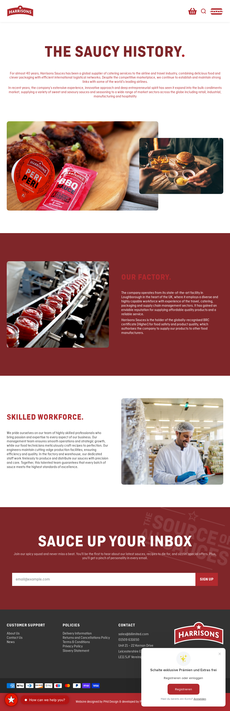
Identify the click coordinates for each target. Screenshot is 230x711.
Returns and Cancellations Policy (86, 638)
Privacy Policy (73, 646)
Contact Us (14, 638)
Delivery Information (77, 633)
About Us (13, 633)
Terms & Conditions (76, 642)
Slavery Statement (76, 651)
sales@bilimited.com (133, 634)
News (11, 642)
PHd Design (111, 702)
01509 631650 (128, 640)
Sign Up (206, 579)
